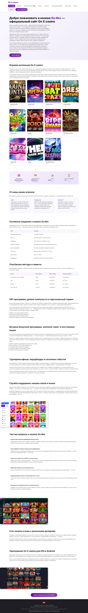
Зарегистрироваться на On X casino (44, 595)
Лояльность (11, 5)
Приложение (68, 5)
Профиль (12, 9)
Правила (47, 611)
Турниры (40, 5)
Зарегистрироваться (21, 9)
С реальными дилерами (57, 5)
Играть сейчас (15, 55)
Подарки (19, 5)
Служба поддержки (29, 5)
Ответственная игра (54, 611)
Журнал (75, 5)
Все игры (47, 5)
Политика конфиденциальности (36, 611)
